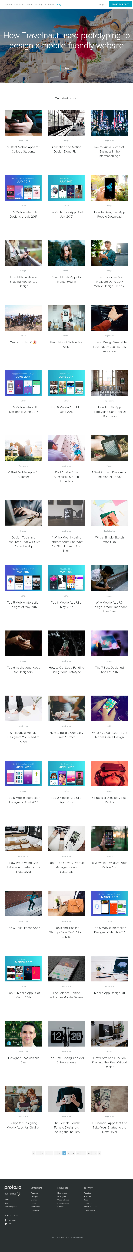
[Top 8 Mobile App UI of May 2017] (66, 578)
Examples (19, 4)
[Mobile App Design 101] (109, 969)
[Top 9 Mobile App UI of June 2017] (66, 383)
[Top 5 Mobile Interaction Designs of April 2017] (23, 774)
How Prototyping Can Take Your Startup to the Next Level (23, 867)
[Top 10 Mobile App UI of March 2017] (23, 969)
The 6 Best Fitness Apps (23, 928)
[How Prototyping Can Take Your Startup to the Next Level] (23, 839)
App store (109, 401)
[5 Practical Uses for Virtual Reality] (109, 774)
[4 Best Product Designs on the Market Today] (109, 448)
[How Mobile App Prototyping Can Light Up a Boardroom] (109, 383)
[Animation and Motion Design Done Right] (66, 123)
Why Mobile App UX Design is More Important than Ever (109, 607)
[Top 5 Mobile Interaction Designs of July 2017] (23, 188)
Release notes (63, 1203)
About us (87, 1193)
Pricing (38, 4)
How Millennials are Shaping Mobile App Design (23, 281)
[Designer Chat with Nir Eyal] (23, 1034)
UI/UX (23, 206)
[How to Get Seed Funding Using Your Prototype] (66, 643)
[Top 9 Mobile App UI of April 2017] (66, 774)
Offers (23, 336)
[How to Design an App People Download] (109, 188)
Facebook (12, 1220)
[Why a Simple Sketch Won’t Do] (109, 513)
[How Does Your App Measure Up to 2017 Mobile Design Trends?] (109, 253)
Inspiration (23, 141)
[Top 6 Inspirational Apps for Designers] (23, 643)
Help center (62, 1193)
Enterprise (35, 1210)
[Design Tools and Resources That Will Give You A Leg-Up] (23, 513)
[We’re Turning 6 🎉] (23, 318)
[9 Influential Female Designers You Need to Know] (23, 709)
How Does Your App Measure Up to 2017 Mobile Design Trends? (109, 281)
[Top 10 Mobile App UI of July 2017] (66, 188)
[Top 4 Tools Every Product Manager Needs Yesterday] (66, 839)
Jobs (86, 1200)
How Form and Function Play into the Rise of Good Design (109, 1062)
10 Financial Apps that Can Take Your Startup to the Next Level (109, 1127)
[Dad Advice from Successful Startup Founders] (66, 448)
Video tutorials (63, 1200)
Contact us (88, 1203)
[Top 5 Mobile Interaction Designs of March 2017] (109, 904)
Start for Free (120, 4)
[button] (33, 1153)
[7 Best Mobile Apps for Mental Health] (66, 253)
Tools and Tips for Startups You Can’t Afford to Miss (66, 932)
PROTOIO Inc (65, 1237)
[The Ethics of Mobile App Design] (66, 318)
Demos (29, 4)
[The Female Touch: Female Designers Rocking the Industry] (66, 1099)
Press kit (87, 1196)
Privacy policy (89, 1210)
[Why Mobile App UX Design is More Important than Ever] (109, 578)
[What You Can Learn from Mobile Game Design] (109, 709)
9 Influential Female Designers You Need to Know (23, 737)
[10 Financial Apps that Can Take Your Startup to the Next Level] (109, 1099)
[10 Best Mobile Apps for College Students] (23, 123)
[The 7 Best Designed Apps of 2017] (109, 643)
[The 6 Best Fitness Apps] (23, 904)
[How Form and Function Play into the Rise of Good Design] (109, 1034)
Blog (58, 4)
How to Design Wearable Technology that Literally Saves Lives (109, 346)
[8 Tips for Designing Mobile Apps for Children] (23, 1099)
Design (66, 141)
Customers (49, 4)
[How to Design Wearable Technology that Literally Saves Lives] (109, 318)
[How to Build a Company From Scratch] (66, 709)
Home (7, 1200)
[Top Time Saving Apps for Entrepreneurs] (66, 1034)
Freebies (61, 1207)
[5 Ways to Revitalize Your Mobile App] (109, 839)
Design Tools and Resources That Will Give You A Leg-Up (23, 542)
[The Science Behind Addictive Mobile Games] (66, 969)
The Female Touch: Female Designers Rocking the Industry (66, 1127)
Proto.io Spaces (11, 1206)
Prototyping (109, 531)
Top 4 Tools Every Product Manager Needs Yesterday (66, 867)
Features (8, 4)
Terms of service (90, 1207)
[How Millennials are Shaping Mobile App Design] (23, 253)
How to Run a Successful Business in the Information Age (109, 151)
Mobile (66, 271)
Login (102, 4)
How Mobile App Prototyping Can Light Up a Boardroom (109, 411)
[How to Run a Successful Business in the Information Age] (109, 123)
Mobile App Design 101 (109, 993)
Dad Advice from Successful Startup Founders (66, 477)
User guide (61, 1196)
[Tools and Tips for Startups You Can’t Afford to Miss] (66, 904)
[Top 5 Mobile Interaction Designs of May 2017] (23, 578)
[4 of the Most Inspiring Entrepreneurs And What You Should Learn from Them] (66, 513)
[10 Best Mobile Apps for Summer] (23, 448)
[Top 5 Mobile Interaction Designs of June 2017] (23, 383)
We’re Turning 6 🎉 (23, 342)
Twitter (10, 1224)
